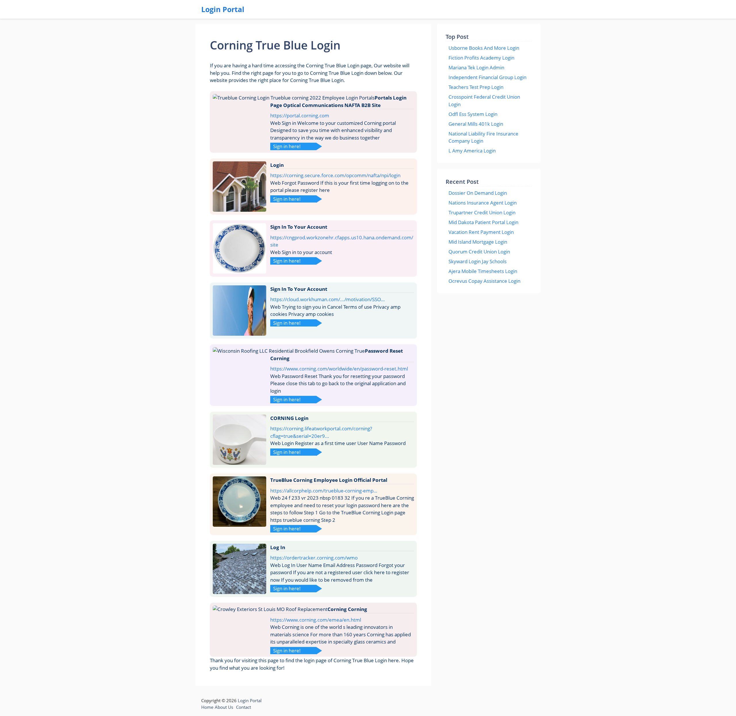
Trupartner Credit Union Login (481, 212)
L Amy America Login (472, 150)
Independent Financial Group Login (487, 77)
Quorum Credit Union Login (479, 251)
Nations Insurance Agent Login (482, 202)
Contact (243, 707)
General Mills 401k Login (475, 124)
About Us (224, 707)
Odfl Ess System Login (472, 114)
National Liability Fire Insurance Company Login (483, 137)
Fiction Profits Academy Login (481, 57)
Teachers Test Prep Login (475, 87)
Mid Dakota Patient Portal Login (483, 222)
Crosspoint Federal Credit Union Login (484, 100)
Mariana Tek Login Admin (476, 67)
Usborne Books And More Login (483, 48)
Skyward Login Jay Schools (477, 261)
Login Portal (222, 9)
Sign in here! (287, 146)
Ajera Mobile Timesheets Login (482, 271)
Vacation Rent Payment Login (481, 232)
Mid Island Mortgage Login (477, 241)
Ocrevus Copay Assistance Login (484, 281)
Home (207, 707)
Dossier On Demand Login (477, 193)
